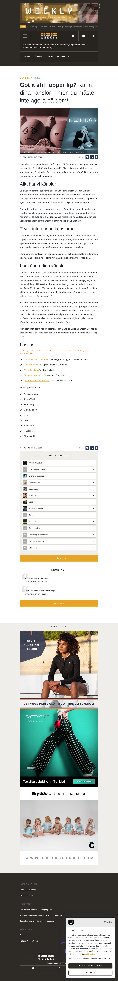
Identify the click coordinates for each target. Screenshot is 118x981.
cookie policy (89, 954)
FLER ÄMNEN (57, 558)
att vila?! (37, 578)
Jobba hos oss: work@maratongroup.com (37, 921)
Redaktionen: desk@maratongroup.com (36, 910)
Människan (26, 78)
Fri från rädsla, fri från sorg (37, 380)
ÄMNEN (38, 56)
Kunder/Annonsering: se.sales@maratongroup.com (41, 915)
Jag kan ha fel (31, 365)
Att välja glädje (32, 370)
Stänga (108, 922)
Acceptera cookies (90, 965)
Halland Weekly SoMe (29, 941)
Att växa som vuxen (34, 375)
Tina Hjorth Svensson (33, 157)
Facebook (24, 935)
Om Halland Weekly (58, 56)
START (26, 56)
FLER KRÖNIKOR (57, 603)
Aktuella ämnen (26, 895)
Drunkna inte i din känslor (37, 359)
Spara (37, 78)
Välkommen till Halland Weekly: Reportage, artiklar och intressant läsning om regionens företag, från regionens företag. (58, 27)
